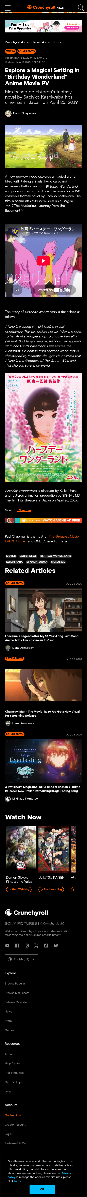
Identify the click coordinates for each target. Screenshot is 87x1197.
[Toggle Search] (81, 8)
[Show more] (7, 8)
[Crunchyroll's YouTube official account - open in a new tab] (7, 945)
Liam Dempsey (23, 648)
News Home (41, 42)
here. (17, 1181)
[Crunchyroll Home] (27, 915)
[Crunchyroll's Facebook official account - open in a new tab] (17, 945)
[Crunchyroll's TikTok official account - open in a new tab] (46, 945)
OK (42, 1189)
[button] (21, 959)
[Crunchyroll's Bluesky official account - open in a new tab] (56, 945)
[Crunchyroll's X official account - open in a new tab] (36, 945)
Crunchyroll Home (17, 42)
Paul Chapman (24, 113)
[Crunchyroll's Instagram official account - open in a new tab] (27, 945)
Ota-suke (24, 510)
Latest (58, 42)
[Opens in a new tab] (43, 26)
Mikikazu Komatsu (25, 799)
